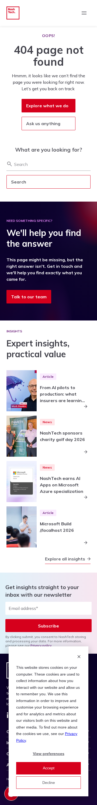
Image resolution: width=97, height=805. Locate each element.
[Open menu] (84, 12)
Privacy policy (40, 645)
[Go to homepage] (12, 12)
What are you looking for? (48, 149)
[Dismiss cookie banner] (79, 657)
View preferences (48, 753)
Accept (48, 768)
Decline (48, 782)
